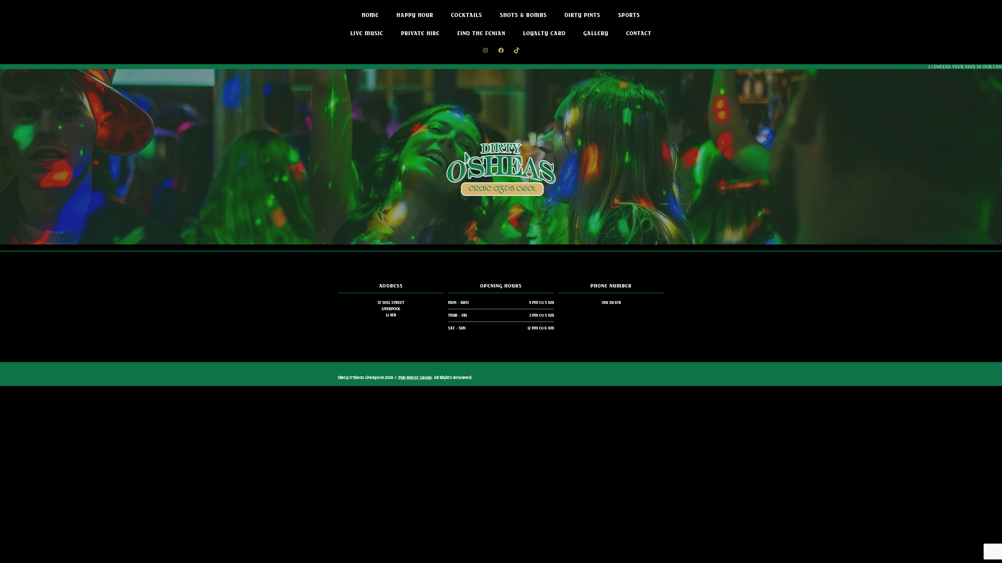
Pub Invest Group (415, 377)
